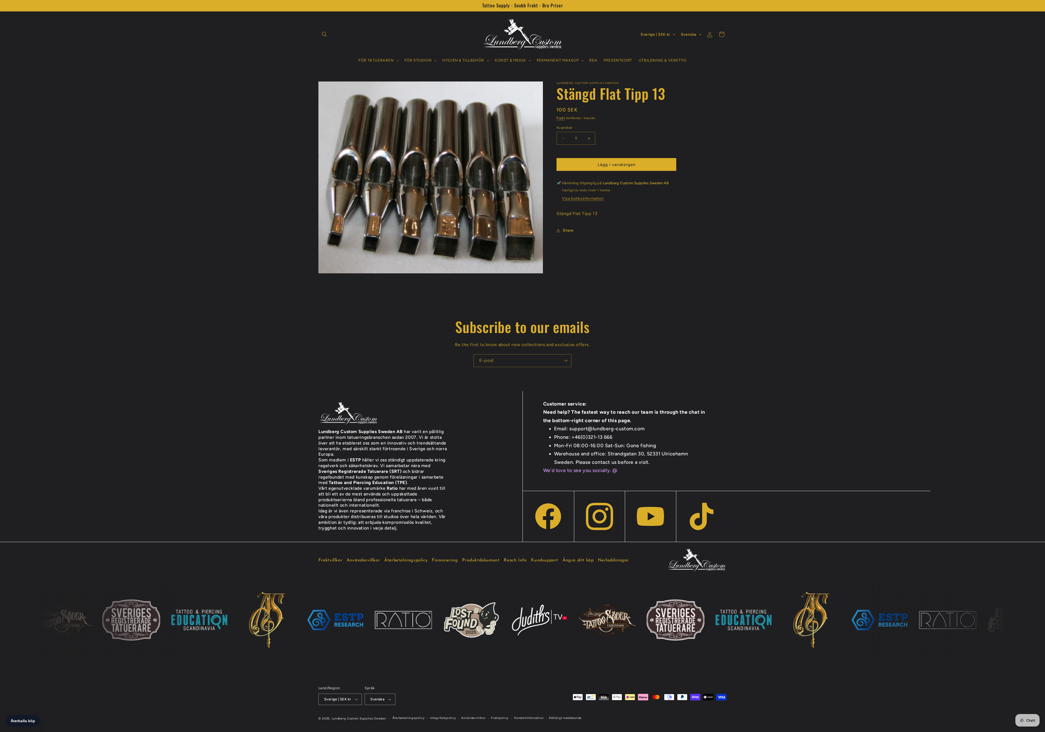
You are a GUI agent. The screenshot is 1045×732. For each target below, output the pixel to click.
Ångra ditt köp (578, 560)
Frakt (561, 118)
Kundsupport (544, 560)
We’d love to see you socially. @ (580, 470)
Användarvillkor (363, 560)
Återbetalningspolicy (406, 560)
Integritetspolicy (443, 718)
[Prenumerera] (565, 360)
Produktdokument (480, 560)
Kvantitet (564, 128)
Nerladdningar (613, 560)
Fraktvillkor (330, 560)
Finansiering (445, 560)
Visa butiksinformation (583, 198)
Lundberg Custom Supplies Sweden (359, 718)
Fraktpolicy (500, 718)
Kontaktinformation (529, 718)
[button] (324, 34)
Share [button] (568, 230)
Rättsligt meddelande (565, 718)
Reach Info (515, 560)
